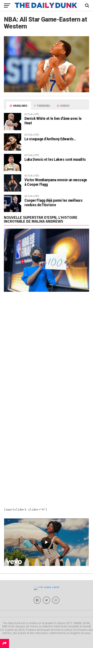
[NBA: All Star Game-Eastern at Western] (46, 91)
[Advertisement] (46, 349)
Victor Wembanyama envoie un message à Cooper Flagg (55, 182)
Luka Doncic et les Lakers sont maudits (55, 159)
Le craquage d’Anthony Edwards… (50, 139)
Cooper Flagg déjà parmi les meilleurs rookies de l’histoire (53, 202)
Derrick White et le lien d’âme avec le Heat (53, 120)
